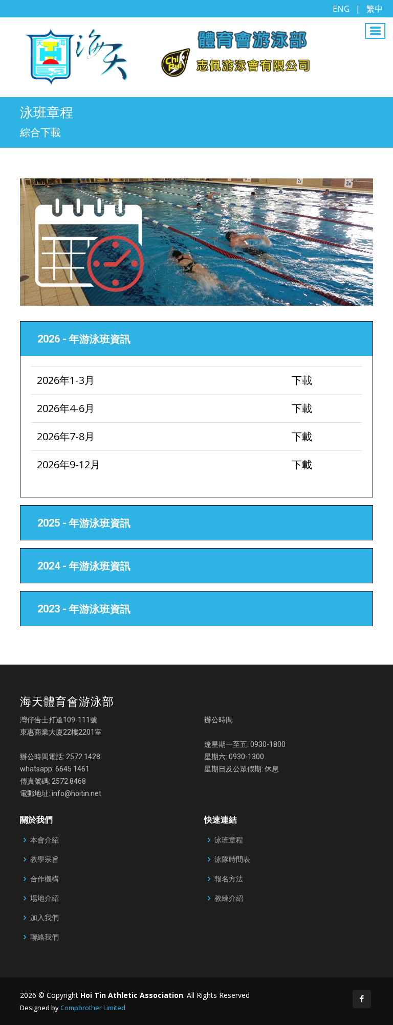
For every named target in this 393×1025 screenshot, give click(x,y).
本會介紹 (44, 840)
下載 (302, 380)
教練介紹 (228, 898)
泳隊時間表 (232, 859)
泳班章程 (228, 840)
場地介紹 (44, 898)
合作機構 (44, 878)
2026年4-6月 (66, 408)
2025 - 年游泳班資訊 (83, 523)
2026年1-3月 (66, 380)
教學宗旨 (44, 859)
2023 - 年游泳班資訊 (83, 609)
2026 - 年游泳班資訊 (83, 339)
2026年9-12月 (68, 464)
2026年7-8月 (66, 436)
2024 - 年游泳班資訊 (83, 566)
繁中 (374, 8)
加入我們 (44, 917)
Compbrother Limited (92, 1007)
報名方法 (228, 878)
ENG (341, 8)
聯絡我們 (44, 937)
